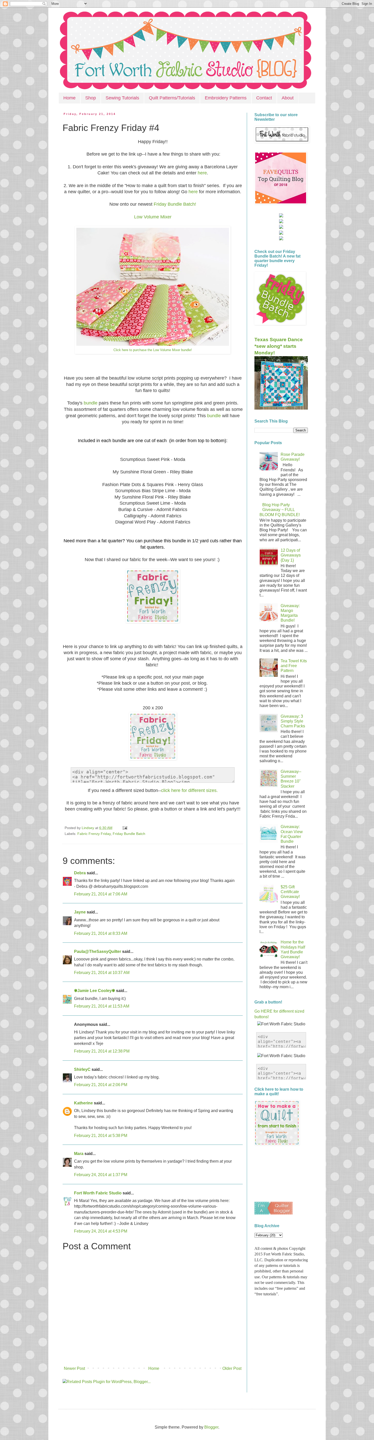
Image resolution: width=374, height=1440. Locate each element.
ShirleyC (82, 1069)
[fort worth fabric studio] (281, 222)
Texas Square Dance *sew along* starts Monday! (278, 346)
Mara (78, 1153)
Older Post (231, 1368)
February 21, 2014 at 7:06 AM (100, 894)
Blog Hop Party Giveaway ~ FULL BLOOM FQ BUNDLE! (280, 510)
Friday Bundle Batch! (175, 204)
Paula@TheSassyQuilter (97, 951)
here (201, 172)
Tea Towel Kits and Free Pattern (294, 666)
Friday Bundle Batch (129, 834)
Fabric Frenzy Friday (94, 834)
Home (69, 97)
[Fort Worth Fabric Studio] (281, 216)
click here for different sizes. (189, 790)
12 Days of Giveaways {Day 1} (291, 555)
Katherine (83, 1103)
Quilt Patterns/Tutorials (172, 97)
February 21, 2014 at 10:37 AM (102, 972)
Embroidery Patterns (226, 97)
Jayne (80, 912)
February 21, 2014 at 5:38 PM (100, 1135)
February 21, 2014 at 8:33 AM (100, 933)
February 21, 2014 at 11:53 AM (101, 1006)
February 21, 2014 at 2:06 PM (100, 1085)
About (288, 97)
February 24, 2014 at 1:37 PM (100, 1175)
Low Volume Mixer (152, 216)
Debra (80, 873)
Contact (264, 97)
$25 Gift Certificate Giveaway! (290, 892)
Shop (90, 97)
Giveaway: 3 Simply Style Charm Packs (293, 721)
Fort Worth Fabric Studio (98, 1193)
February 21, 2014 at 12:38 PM (102, 1051)
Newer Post (74, 1368)
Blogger (211, 1427)
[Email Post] (124, 828)
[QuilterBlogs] (273, 1213)
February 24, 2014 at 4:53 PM (100, 1231)
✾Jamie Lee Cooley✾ (94, 990)
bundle (91, 403)
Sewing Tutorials (122, 97)
